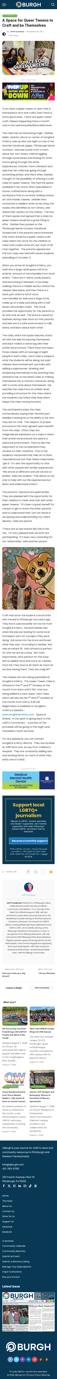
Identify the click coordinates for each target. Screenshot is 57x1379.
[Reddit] (43, 872)
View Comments (42, 988)
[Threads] (35, 1186)
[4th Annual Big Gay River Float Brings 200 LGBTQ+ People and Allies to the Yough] (15, 1016)
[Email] (51, 872)
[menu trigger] (5, 4)
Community (10, 16)
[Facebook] (28, 872)
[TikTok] (30, 1186)
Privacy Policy (33, 1375)
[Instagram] (50, 959)
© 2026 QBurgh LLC (16, 1375)
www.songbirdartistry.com (18, 714)
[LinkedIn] (19, 1186)
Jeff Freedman (17, 32)
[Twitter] (36, 872)
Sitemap (46, 1375)
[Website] (42, 959)
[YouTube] (24, 1186)
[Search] (53, 4)
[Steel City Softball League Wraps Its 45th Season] (42, 1016)
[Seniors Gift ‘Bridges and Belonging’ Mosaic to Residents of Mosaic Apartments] (42, 1079)
